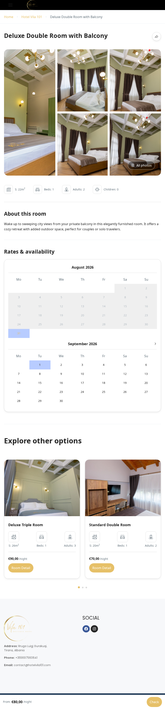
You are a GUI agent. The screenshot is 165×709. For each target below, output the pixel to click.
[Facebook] (86, 628)
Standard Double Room (110, 524)
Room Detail (20, 568)
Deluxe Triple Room (25, 524)
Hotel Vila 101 (31, 17)
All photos (144, 165)
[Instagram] (94, 628)
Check (154, 702)
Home (8, 17)
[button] (79, 587)
